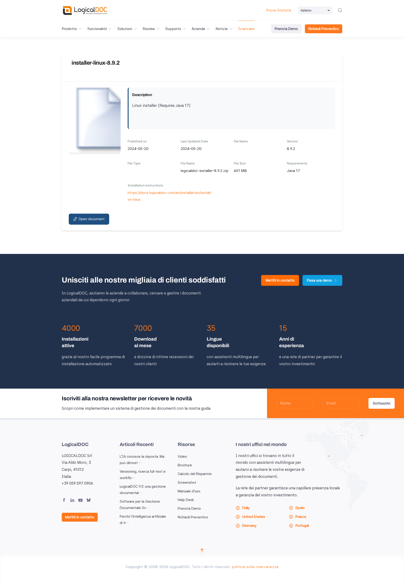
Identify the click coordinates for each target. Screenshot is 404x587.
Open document (92, 219)
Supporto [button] (173, 28)
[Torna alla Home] (85, 10)
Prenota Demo (286, 29)
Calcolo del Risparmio (195, 474)
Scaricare (246, 28)
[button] (340, 10)
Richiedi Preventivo (323, 29)
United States (253, 516)
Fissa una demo (319, 280)
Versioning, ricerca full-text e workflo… (143, 474)
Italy (246, 507)
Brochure (185, 465)
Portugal (302, 525)
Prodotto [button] (69, 28)
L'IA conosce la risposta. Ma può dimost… (142, 459)
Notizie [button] (222, 28)
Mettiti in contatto (280, 280)
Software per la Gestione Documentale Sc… (140, 504)
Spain (300, 507)
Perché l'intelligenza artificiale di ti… (143, 519)
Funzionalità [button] (97, 28)
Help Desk (186, 500)
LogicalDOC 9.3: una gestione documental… (143, 489)
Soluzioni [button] (124, 28)
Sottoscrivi (381, 403)
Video (182, 456)
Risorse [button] (149, 28)
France (300, 516)
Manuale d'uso (189, 491)
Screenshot (187, 482)
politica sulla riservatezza (255, 567)
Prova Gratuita (278, 10)
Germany (249, 525)
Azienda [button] (198, 28)
